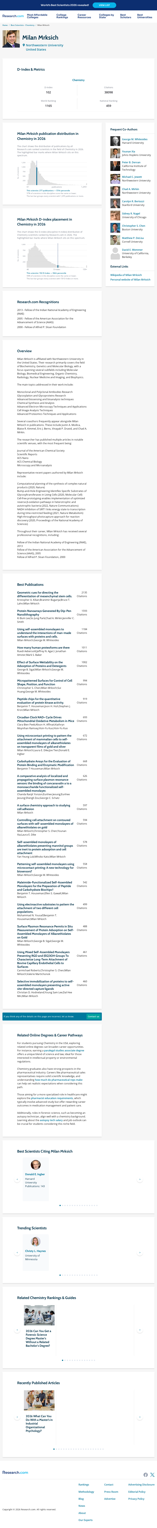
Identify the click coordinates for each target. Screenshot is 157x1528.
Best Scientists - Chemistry (22, 25)
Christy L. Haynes (35, 1251)
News (81, 1506)
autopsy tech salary (51, 1120)
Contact (108, 1484)
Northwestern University (44, 45)
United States (36, 49)
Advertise (109, 1498)
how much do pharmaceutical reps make (58, 1079)
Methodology (86, 1491)
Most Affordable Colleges (37, 16)
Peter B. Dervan (131, 162)
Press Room (111, 1491)
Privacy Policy (136, 1498)
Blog (81, 1498)
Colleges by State (106, 16)
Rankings (83, 1484)
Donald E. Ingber (35, 1174)
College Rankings (62, 16)
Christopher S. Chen (133, 225)
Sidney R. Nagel (131, 213)
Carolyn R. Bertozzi (133, 201)
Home (5, 25)
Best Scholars (125, 16)
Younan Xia (128, 151)
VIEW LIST (104, 5)
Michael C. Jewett (132, 177)
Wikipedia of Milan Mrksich (126, 275)
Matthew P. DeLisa (133, 238)
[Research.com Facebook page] (146, 1475)
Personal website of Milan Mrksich (130, 279)
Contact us (93, 1016)
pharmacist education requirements (52, 1098)
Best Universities (144, 16)
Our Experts (85, 1520)
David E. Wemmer (132, 249)
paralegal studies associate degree (64, 1050)
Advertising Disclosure (141, 1484)
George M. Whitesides (134, 139)
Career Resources (84, 16)
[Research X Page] (152, 1475)
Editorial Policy (137, 1491)
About (82, 1513)
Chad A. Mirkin (130, 189)
